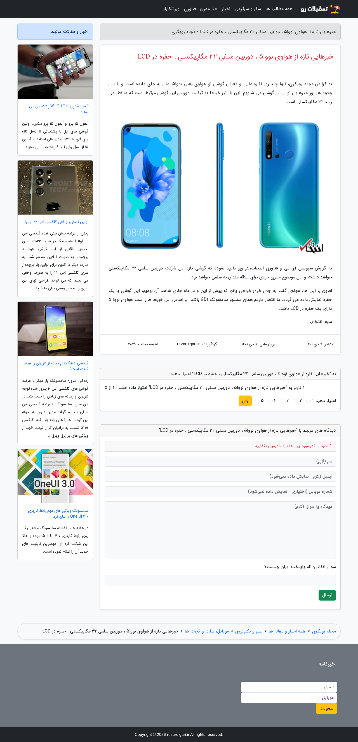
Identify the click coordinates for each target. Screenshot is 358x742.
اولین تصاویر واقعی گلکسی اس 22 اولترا (56, 222)
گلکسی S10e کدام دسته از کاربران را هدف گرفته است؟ (55, 366)
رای (245, 400)
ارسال (327, 595)
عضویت (326, 708)
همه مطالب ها (279, 8)
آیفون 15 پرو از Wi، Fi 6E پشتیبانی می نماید (58, 109)
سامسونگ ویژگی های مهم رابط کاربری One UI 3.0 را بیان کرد (58, 514)
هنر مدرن (208, 8)
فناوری (190, 8)
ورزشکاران (171, 8)
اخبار (226, 8)
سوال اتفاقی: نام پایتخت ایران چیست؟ (300, 567)
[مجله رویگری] (320, 9)
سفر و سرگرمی (248, 8)
